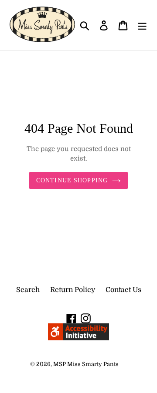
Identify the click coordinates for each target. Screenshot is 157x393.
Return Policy (72, 290)
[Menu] (142, 25)
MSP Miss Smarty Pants (86, 364)
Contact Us (123, 290)
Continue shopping (72, 180)
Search (28, 290)
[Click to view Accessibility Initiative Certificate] (78, 338)
